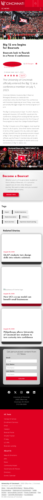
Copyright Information (15, 495)
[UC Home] (12, 3)
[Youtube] (27, 392)
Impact (7, 212)
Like (21, 76)
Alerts (3, 488)
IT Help (6, 439)
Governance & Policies (12, 469)
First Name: (10, 364)
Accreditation (28, 495)
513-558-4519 (9, 67)
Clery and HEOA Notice (14, 488)
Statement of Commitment (22, 490)
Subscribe (21, 378)
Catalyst (7, 429)
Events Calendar (10, 476)
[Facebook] (9, 392)
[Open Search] (35, 3)
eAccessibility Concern (15, 492)
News (6, 462)
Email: (8, 358)
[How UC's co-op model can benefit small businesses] (22, 276)
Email (6, 426)
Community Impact (10, 465)
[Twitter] (15, 392)
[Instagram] (21, 392)
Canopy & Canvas (10, 419)
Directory (7, 472)
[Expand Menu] (40, 9)
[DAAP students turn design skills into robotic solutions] (22, 241)
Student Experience (20, 212)
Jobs (5, 459)
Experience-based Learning (28, 222)
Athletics (24, 217)
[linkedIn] (34, 392)
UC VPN (6, 443)
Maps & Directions (10, 455)
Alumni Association (10, 217)
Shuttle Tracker (9, 436)
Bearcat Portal (9, 432)
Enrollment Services (11, 422)
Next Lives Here (9, 222)
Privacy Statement (30, 492)
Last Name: (10, 371)
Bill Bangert (30, 64)
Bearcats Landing (10, 446)
